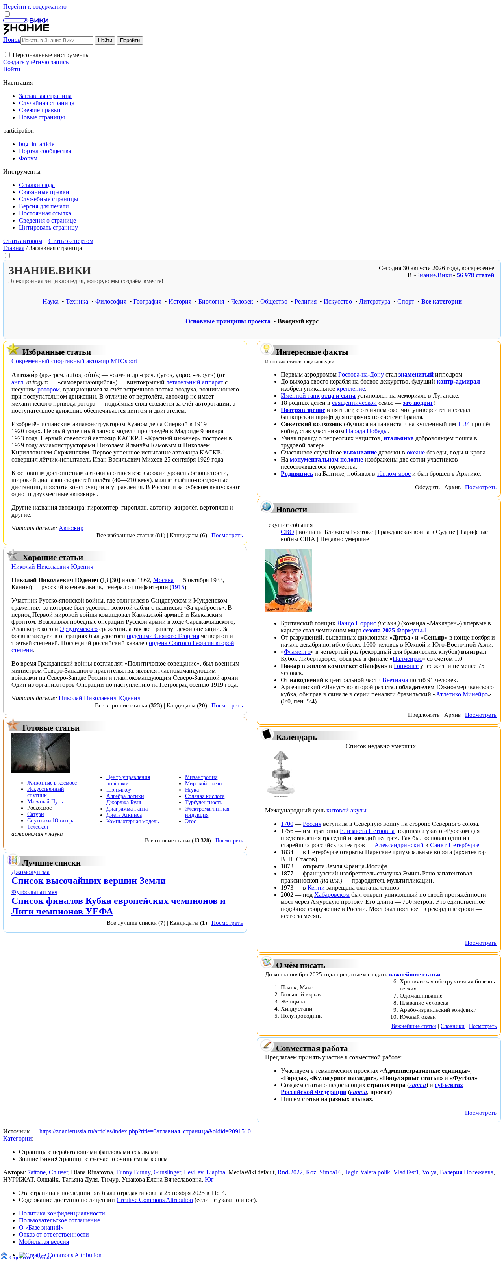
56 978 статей (475, 275)
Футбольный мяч (34, 891)
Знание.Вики (434, 275)
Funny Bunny (133, 1172)
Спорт (405, 301)
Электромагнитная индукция (207, 812)
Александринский (399, 845)
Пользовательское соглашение (59, 1220)
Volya (429, 1172)
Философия (110, 301)
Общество (273, 301)
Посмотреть (227, 535)
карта (417, 1084)
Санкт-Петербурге (454, 845)
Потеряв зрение (303, 409)
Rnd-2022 (290, 1172)
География (147, 301)
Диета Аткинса (124, 815)
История (180, 301)
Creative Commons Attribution (155, 1199)
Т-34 (464, 424)
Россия (312, 823)
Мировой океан (203, 783)
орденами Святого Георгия (163, 635)
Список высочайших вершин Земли (88, 880)
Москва (163, 580)
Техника (77, 301)
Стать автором (22, 240)
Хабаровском (332, 894)
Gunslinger (167, 1172)
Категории (17, 1138)
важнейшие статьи (415, 974)
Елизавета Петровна (367, 830)
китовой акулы (346, 810)
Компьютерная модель (132, 821)
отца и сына (338, 395)
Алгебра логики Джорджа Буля (125, 799)
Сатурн (35, 814)
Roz (311, 1172)
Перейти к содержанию (35, 6)
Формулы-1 (412, 630)
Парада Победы (367, 431)
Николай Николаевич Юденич (100, 698)
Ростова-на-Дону (361, 374)
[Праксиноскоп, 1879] (280, 797)
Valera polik (375, 1172)
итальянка (399, 438)
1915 (178, 587)
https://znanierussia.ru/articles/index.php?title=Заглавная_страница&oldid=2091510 (145, 1131)
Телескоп (37, 827)
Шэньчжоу (118, 790)
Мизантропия (201, 777)
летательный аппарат (194, 382)
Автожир (71, 528)
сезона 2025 (379, 630)
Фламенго (297, 651)
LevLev (193, 1172)
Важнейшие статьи (413, 1026)
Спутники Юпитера (50, 821)
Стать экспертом (70, 240)
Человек (242, 301)
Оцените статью (30, 1257)
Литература (374, 301)
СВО (287, 532)
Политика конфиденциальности (62, 1213)
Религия (306, 301)
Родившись (297, 473)
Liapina (215, 1172)
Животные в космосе (52, 783)
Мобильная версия (44, 1241)
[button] (7, 54)
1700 (287, 823)
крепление (351, 388)
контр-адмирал (458, 381)
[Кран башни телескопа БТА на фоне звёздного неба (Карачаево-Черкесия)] (40, 770)
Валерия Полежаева (466, 1172)
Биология (211, 301)
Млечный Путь (45, 802)
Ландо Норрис (356, 623)
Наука (51, 301)
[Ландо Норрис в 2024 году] (288, 610)
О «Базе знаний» (41, 1227)
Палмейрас (407, 658)
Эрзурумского (79, 628)
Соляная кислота (204, 796)
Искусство (338, 301)
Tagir (351, 1172)
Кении (316, 887)
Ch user (58, 1172)
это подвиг (418, 402)
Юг (209, 1179)
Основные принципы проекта (228, 321)
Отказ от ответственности (54, 1234)
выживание (360, 452)
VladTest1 (406, 1172)
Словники (453, 1026)
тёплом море (394, 473)
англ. (18, 382)
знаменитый (416, 374)
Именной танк (300, 395)
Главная (13, 248)
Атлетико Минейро (462, 694)
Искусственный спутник (45, 792)
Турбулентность (203, 802)
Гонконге (406, 665)
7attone (37, 1172)
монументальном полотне (326, 459)
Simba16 (330, 1172)
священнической (354, 402)
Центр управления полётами (128, 780)
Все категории (441, 301)
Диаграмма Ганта (127, 809)
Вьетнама (395, 680)
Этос (190, 821)
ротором (48, 389)
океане (416, 452)
